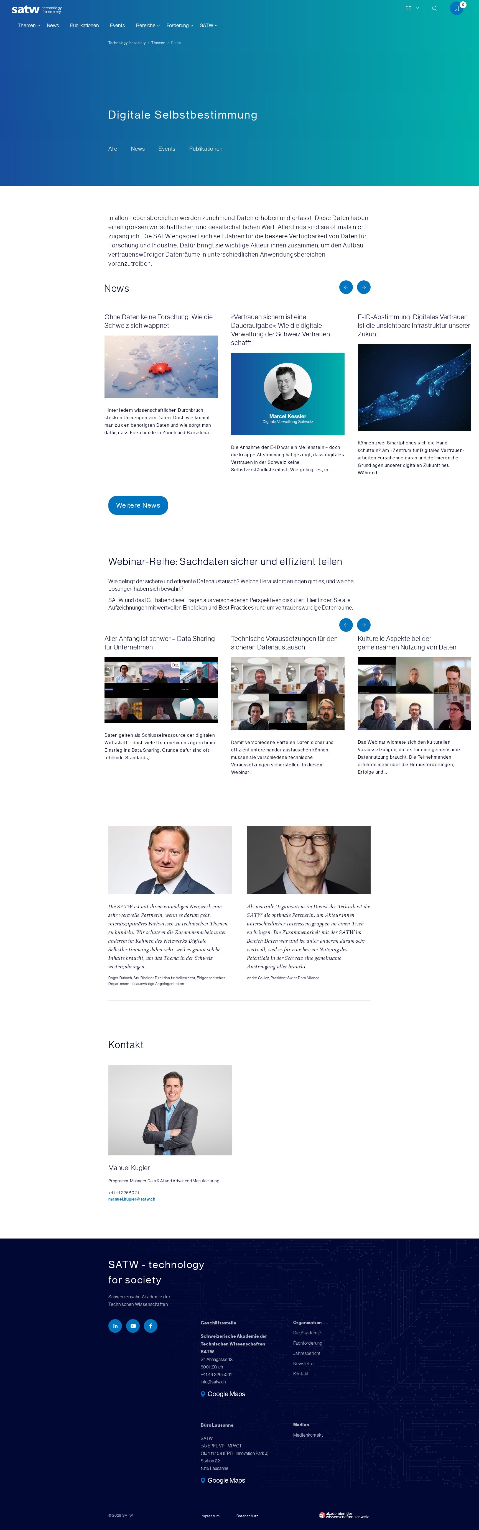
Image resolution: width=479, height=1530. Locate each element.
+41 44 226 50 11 (216, 1374)
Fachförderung (307, 1343)
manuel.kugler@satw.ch (132, 1199)
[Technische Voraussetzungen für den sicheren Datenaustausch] (290, 705)
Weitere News (138, 505)
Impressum (210, 1516)
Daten (176, 43)
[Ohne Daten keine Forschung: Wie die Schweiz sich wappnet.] (164, 374)
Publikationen (84, 25)
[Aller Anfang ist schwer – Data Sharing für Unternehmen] (164, 697)
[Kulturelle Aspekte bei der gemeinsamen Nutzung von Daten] (417, 705)
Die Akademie (307, 1332)
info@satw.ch (213, 1382)
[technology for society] (27, 9)
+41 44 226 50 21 (123, 1192)
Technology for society (127, 43)
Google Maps (226, 1394)
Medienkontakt (308, 1435)
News (53, 25)
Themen (158, 43)
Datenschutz (247, 1516)
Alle (112, 149)
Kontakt (301, 1374)
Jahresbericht (307, 1353)
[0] (459, 9)
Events (117, 25)
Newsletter (304, 1363)
